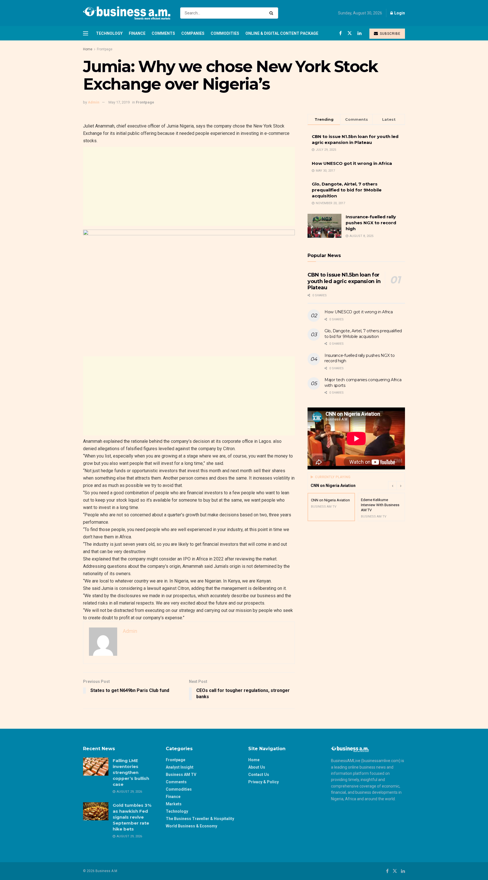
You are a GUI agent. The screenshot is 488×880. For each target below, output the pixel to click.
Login (399, 13)
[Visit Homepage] (126, 13)
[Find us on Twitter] (349, 33)
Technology (109, 33)
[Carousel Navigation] (396, 485)
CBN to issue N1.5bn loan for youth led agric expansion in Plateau (344, 281)
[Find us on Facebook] (340, 33)
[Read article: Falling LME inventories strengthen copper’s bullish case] (95, 767)
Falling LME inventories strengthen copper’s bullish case (131, 772)
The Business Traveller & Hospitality (200, 818)
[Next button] (400, 485)
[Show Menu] (85, 33)
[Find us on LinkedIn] (359, 33)
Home (87, 49)
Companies (192, 33)
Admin (93, 102)
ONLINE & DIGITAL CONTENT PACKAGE (281, 33)
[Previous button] (392, 485)
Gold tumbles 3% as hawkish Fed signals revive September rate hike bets (132, 817)
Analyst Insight (179, 767)
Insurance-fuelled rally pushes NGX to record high (371, 222)
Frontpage (104, 49)
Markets (174, 804)
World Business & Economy (191, 826)
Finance (137, 33)
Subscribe (389, 34)
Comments (163, 33)
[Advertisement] (189, 186)
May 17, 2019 (119, 102)
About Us (256, 767)
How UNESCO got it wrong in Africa (352, 163)
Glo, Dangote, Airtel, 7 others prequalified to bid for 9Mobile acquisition (347, 190)
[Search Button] (272, 13)
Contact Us (258, 774)
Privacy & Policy (263, 782)
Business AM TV (181, 774)
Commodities (225, 33)
